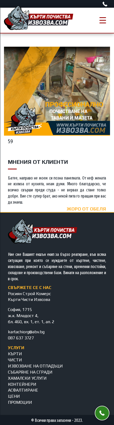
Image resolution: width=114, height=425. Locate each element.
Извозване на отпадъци (35, 366)
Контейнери (22, 384)
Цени (14, 396)
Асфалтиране (23, 390)
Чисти (15, 359)
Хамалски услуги (27, 378)
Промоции (20, 402)
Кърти (15, 353)
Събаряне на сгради (30, 372)
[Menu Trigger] (102, 20)
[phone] (105, 4)
